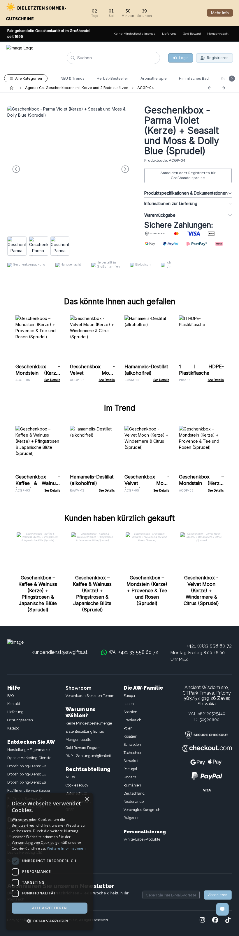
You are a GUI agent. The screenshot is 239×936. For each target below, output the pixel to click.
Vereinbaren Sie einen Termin (90, 695)
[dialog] (49, 861)
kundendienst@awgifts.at (59, 652)
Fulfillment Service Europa (28, 790)
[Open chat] (222, 909)
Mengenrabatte (78, 739)
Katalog (13, 728)
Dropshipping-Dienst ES (26, 782)
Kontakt (13, 704)
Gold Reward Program (83, 747)
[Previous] (209, 88)
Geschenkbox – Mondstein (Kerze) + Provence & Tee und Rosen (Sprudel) (146, 590)
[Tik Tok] (228, 920)
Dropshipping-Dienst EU (26, 774)
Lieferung (15, 712)
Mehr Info (220, 12)
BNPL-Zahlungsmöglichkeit (88, 756)
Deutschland (134, 793)
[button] (49, 920)
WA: (133, 652)
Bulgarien (132, 818)
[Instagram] (202, 920)
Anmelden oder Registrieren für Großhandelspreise (188, 175)
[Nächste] (223, 88)
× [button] (87, 799)
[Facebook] (215, 920)
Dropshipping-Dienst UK (27, 766)
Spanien (130, 712)
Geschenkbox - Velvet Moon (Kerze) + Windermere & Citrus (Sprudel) (201, 590)
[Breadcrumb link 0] (11, 88)
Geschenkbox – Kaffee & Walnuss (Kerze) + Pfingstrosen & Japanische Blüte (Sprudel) (37, 594)
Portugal (130, 769)
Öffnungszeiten (20, 720)
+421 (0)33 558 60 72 (209, 646)
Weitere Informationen (66, 848)
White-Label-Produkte (142, 839)
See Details (52, 380)
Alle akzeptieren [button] (49, 907)
